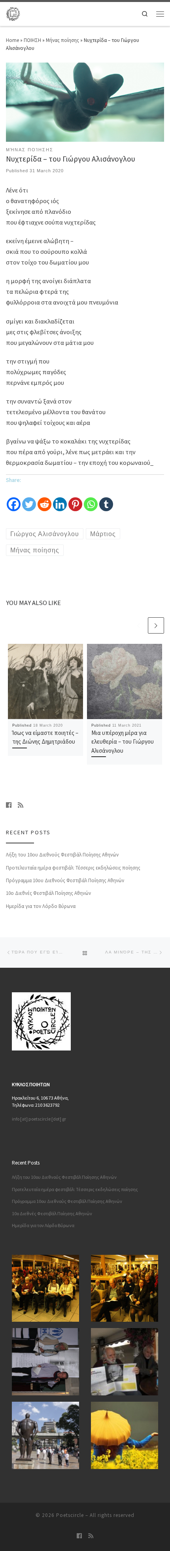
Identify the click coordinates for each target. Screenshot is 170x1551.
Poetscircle (70, 1515)
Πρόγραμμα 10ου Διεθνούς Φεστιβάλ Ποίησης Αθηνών (65, 880)
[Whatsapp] (91, 499)
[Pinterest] (75, 499)
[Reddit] (44, 499)
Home (12, 40)
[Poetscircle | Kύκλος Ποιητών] (13, 13)
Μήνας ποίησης (62, 40)
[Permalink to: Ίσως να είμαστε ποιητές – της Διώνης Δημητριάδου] (45, 681)
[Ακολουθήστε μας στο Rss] (20, 805)
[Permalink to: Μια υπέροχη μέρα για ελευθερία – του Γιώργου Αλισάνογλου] (124, 681)
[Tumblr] (106, 499)
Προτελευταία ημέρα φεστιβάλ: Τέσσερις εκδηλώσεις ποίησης (73, 867)
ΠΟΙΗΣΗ (32, 40)
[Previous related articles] (138, 625)
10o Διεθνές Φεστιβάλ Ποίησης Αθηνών (48, 893)
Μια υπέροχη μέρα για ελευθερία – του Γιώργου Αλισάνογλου (122, 741)
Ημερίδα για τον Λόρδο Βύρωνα (41, 906)
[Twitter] (29, 499)
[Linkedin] (60, 499)
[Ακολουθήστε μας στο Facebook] (8, 805)
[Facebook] (14, 499)
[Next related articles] (156, 625)
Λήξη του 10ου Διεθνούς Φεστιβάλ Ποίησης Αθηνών (62, 854)
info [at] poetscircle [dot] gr (39, 1119)
